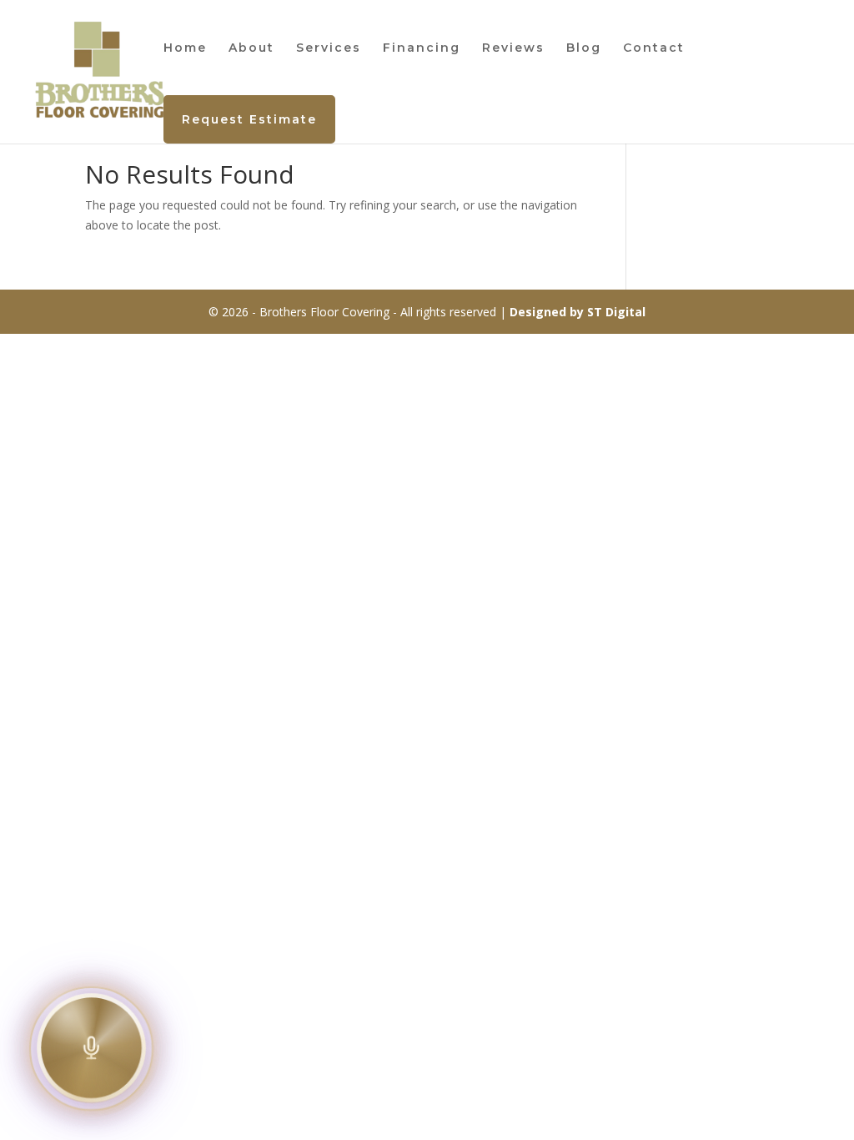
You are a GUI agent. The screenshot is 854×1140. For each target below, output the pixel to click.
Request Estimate (249, 119)
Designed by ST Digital (578, 312)
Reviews (513, 48)
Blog (583, 48)
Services (328, 48)
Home (185, 48)
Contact (654, 48)
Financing (421, 48)
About (251, 48)
